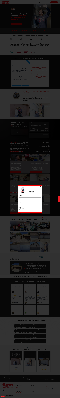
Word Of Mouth (22, 208)
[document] (30, 199)
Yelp (20, 207)
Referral (21, 209)
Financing (3, 396)
